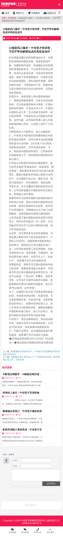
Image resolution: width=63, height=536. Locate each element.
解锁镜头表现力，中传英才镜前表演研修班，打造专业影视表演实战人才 (22, 412)
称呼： (16, 460)
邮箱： (16, 466)
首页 (4, 18)
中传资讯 (12, 18)
